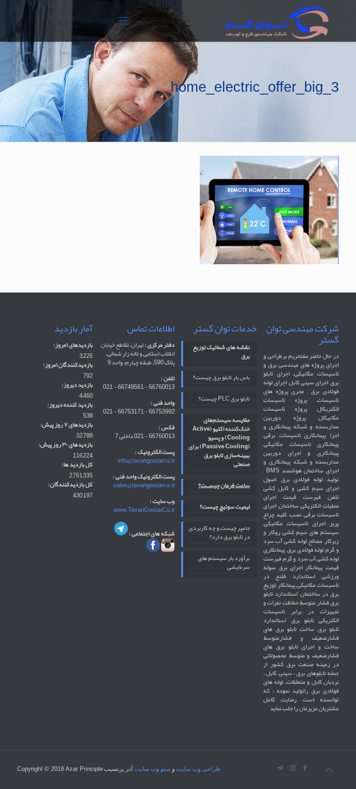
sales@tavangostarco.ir (144, 485)
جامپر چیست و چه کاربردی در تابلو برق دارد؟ (219, 533)
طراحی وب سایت (198, 768)
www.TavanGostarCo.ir (144, 510)
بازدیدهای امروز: (73, 345)
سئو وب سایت (152, 768)
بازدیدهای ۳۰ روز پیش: (65, 444)
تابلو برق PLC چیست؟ (224, 399)
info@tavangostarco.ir (146, 461)
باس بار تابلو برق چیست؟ (221, 378)
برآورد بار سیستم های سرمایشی (224, 563)
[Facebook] (305, 768)
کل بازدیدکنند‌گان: (70, 484)
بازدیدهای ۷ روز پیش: (66, 424)
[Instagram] (293, 768)
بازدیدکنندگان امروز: (68, 365)
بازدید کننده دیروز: (70, 405)
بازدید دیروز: (77, 385)
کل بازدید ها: (77, 464)
